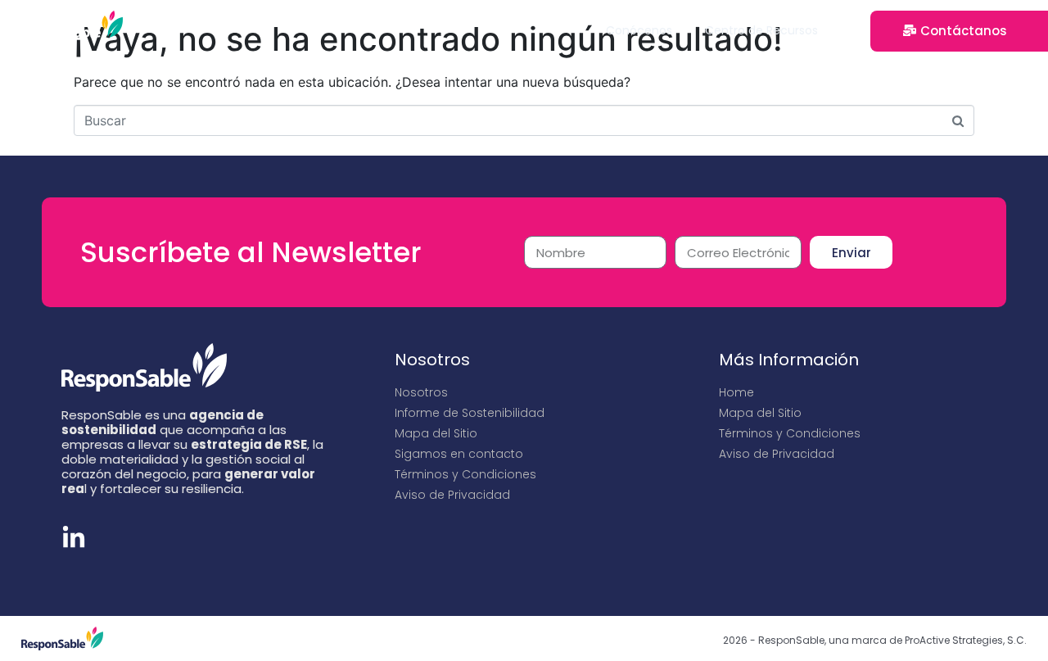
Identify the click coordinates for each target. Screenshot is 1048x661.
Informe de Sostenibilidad (469, 413)
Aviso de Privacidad (452, 495)
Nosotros (421, 392)
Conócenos (639, 30)
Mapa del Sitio (436, 433)
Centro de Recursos (761, 30)
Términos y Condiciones (465, 474)
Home (736, 392)
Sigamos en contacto (459, 454)
